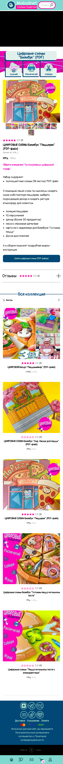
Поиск (45, 5)
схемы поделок (27, 7)
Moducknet (27, 3)
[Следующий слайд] (55, 101)
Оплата (45, 720)
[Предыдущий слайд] (7, 101)
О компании (33, 720)
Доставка (20, 720)
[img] (11, 5)
